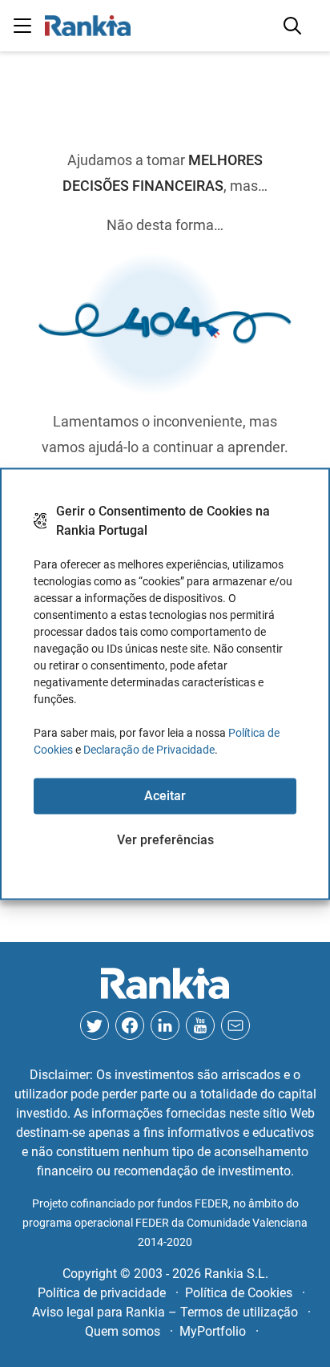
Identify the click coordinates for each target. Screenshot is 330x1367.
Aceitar (165, 795)
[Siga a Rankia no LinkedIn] (165, 1025)
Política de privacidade (102, 1292)
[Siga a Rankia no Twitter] (94, 1025)
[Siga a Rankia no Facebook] (129, 1025)
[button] (22, 25)
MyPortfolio (212, 1331)
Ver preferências (165, 839)
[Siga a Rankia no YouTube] (200, 1025)
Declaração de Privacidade (149, 748)
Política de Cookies (238, 1292)
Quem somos (122, 1331)
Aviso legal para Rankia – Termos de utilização (165, 1312)
